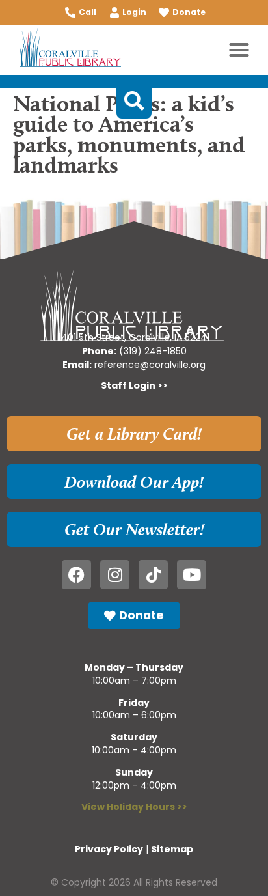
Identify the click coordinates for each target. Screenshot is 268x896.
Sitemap (172, 849)
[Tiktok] (153, 574)
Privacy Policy (109, 849)
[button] (239, 50)
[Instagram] (114, 574)
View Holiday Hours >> (134, 806)
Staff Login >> (134, 385)
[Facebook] (76, 574)
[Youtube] (191, 574)
